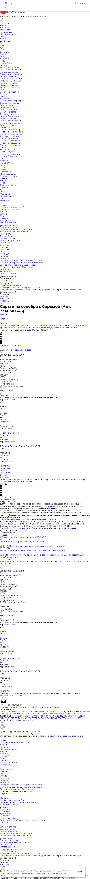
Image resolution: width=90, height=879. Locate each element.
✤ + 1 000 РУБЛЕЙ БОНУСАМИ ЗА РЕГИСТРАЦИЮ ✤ (48, 718)
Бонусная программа (10, 849)
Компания (5, 765)
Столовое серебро (40, 328)
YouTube (4, 299)
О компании (6, 769)
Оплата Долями (8, 847)
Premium (4, 325)
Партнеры (5, 809)
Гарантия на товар (9, 831)
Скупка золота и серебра (12, 800)
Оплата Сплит (6, 845)
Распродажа (37, 325)
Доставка (4, 477)
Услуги (3, 751)
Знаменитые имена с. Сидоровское (17, 789)
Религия (26, 328)
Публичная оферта (9, 818)
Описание (5, 468)
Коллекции (5, 747)
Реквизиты (5, 816)
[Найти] (1, 21)
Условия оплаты (8, 827)
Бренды (4, 807)
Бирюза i (4, 439)
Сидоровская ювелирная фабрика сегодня (21, 785)
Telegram (4, 296)
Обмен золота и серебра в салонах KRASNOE (22, 541)
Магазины (5, 798)
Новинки (13, 325)
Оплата (3, 475)
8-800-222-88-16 (8, 274)
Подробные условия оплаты (14, 519)
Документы (5, 813)
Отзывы (4, 471)
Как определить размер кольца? (16, 836)
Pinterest (4, 303)
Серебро (4, 413)
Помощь (4, 822)
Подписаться (35, 734)
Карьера (4, 780)
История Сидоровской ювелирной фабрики (22, 787)
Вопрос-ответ (6, 838)
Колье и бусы (15, 328)
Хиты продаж (24, 325)
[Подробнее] (0, 544)
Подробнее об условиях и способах (17, 528)
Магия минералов (52, 325)
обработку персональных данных (66, 736)
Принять (80, 872)
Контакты (4, 782)
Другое (52, 328)
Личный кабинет (8, 762)
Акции (3, 745)
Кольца (65, 325)
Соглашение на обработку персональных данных (24, 820)
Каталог (4, 740)
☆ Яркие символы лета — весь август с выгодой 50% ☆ (51, 714)
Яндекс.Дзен (6, 301)
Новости (4, 771)
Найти (2, 725)
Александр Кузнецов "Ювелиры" (16, 791)
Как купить (5, 473)
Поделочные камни (10, 433)
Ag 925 (3, 419)
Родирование (7, 426)
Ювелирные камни (9, 805)
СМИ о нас (5, 774)
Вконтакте (5, 294)
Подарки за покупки (66, 328)
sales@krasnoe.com (11, 287)
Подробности (6, 382)
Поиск (3, 760)
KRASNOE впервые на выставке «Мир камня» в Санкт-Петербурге (32, 550)
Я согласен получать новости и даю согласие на (42, 736)
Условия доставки (9, 829)
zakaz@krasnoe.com (30, 287)
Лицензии (5, 811)
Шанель (4, 459)
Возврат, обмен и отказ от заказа (16, 833)
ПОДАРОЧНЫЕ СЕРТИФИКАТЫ (15, 742)
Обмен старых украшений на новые (18, 802)
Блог (2, 758)
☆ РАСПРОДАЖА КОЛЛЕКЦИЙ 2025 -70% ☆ (52, 716)
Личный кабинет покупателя (14, 842)
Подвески (74, 325)
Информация (6, 794)
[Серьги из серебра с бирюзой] (16, 350)
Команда (4, 778)
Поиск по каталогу (9, 840)
